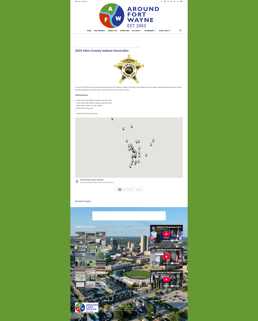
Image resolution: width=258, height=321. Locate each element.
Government (149, 31)
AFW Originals (99, 31)
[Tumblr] (174, 1)
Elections (136, 31)
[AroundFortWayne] (129, 15)
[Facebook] (161, 1)
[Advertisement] (129, 40)
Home (89, 31)
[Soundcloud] (171, 1)
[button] (180, 31)
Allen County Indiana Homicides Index (106, 47)
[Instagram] (164, 1)
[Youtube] (181, 1)
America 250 (112, 31)
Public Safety (164, 31)
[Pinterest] (168, 1)
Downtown (124, 31)
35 (138, 189)
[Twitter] (177, 1)
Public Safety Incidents (87, 47)
